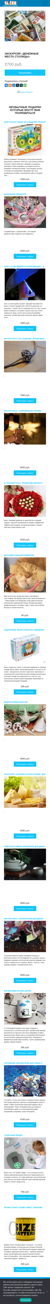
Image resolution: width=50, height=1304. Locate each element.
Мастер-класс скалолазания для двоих (23, 918)
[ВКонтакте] (6, 85)
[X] (17, 85)
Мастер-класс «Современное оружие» (23, 411)
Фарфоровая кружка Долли (17, 991)
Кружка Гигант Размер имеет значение (23, 1207)
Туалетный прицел (13, 1135)
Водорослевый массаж (16, 702)
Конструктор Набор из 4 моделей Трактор (25, 122)
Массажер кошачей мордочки (19, 555)
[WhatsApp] (25, 85)
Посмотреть (25, 72)
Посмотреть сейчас (25, 184)
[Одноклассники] (10, 85)
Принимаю (25, 1300)
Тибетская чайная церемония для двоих (24, 846)
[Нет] (46, 1291)
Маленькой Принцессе (15, 194)
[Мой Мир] (13, 85)
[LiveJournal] (21, 85)
